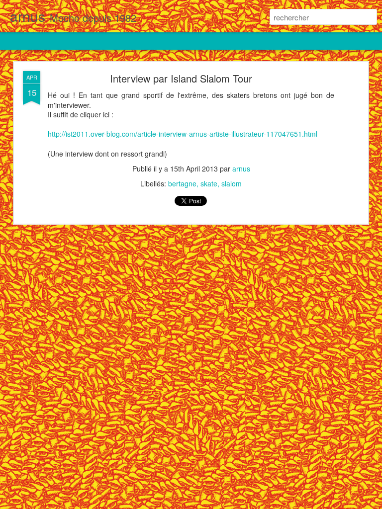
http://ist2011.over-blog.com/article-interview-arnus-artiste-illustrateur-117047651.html (182, 134)
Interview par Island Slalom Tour (181, 78)
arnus (241, 168)
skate (208, 183)
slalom (231, 183)
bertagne (182, 183)
